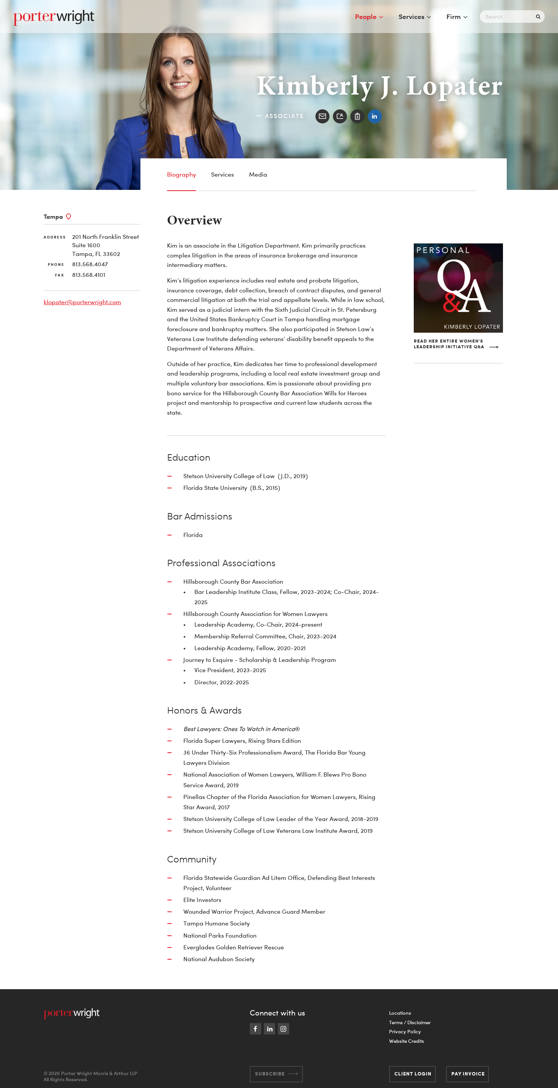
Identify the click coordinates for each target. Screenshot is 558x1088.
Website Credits (406, 1041)
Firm (453, 16)
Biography (181, 174)
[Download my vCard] (340, 116)
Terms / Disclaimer (410, 1022)
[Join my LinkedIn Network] (375, 116)
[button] (458, 343)
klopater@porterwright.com (82, 302)
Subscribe (270, 1074)
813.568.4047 (90, 264)
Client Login (413, 1074)
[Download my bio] (357, 116)
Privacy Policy (405, 1031)
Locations (400, 1013)
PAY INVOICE (468, 1074)
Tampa (53, 216)
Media (258, 174)
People (366, 16)
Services (411, 16)
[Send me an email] (322, 116)
